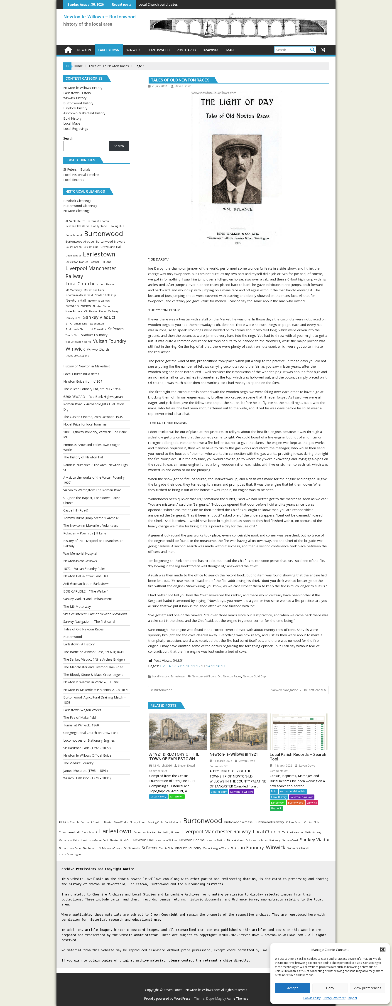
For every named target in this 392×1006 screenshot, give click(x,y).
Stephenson (97, 323)
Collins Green (74, 246)
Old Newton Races (229, 676)
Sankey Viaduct (99, 317)
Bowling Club (116, 226)
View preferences (367, 988)
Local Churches (82, 283)
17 (223, 666)
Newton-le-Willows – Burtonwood (99, 17)
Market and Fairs (94, 290)
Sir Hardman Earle (77, 323)
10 (188, 666)
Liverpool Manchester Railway (91, 272)
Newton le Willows (99, 300)
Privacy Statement (334, 998)
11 (193, 666)
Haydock (276, 808)
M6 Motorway (74, 290)
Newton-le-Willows (204, 676)
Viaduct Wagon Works (78, 341)
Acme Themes (237, 998)
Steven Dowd (183, 86)
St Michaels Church (77, 329)
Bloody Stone (99, 226)
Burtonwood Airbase (80, 241)
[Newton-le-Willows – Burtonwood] (68, 49)
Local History (160, 676)
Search (68, 138)
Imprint (352, 998)
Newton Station (102, 306)
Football (95, 261)
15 (213, 666)
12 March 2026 (162, 765)
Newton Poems (78, 305)
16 (218, 666)
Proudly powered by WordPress (167, 998)
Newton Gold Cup (254, 676)
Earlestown (178, 676)
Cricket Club (91, 246)
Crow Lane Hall (110, 247)
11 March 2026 (222, 761)
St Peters (116, 328)
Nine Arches (74, 311)
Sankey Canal (73, 318)
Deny (330, 988)
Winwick (312, 802)
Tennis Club (72, 335)
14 (208, 666)
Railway (113, 311)
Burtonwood (295, 802)
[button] (383, 949)
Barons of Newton (98, 221)
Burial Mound (74, 235)
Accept (292, 988)
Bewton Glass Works (77, 226)
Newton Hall (76, 300)
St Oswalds (98, 329)
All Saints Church (76, 221)
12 (198, 666)
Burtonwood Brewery (110, 241)
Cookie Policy (312, 998)
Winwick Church (98, 349)
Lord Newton (107, 284)
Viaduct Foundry (94, 334)
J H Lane (106, 261)
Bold (274, 791)
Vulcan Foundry (109, 341)
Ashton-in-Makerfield (293, 791)
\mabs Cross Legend (77, 355)
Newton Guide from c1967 (159, 4)
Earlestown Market (77, 261)
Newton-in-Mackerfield (79, 295)
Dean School (73, 255)
